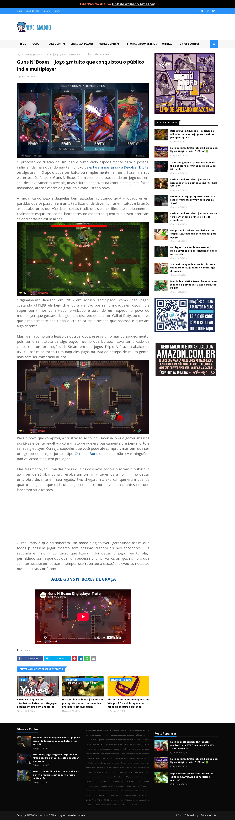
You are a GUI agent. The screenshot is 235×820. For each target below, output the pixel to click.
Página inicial (23, 54)
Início (19, 10)
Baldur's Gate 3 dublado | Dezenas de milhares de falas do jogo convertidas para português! (192, 134)
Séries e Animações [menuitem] (82, 43)
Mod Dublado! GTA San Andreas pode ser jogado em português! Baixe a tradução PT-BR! (194, 284)
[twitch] (213, 11)
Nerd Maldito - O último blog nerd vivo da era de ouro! (61, 815)
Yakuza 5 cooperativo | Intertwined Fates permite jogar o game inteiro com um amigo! (37, 703)
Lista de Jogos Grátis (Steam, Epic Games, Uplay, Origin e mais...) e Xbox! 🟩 (194, 149)
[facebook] (197, 11)
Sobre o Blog (191, 815)
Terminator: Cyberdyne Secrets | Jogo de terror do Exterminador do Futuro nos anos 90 (56, 741)
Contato (47, 10)
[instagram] (208, 11)
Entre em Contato (209, 815)
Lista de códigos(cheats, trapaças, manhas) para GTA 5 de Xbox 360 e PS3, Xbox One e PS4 (192, 745)
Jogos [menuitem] (35, 43)
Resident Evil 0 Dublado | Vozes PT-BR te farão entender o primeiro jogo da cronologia (193, 217)
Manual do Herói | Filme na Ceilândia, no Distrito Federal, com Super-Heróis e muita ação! (56, 775)
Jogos (34, 54)
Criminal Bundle (88, 453)
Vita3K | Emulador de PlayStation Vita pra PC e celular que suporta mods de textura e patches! (128, 703)
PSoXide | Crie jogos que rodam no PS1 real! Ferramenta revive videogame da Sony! (192, 200)
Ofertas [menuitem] (167, 43)
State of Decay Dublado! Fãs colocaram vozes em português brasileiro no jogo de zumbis (193, 268)
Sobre (57, 10)
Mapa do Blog (32, 10)
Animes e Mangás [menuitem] (109, 43)
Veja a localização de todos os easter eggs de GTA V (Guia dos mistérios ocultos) (191, 777)
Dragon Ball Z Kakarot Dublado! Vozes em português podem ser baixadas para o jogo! (193, 234)
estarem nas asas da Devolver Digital (119, 167)
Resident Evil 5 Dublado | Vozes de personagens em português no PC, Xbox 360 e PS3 (193, 183)
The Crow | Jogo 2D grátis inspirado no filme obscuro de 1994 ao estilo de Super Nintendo (193, 166)
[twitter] (202, 11)
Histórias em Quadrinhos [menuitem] (141, 43)
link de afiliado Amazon (133, 4)
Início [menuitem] (22, 43)
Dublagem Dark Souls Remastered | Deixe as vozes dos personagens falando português (194, 251)
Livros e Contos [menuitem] (190, 43)
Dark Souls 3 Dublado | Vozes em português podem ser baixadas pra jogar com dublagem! (82, 703)
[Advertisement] (186, 406)
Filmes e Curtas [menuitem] (56, 43)
